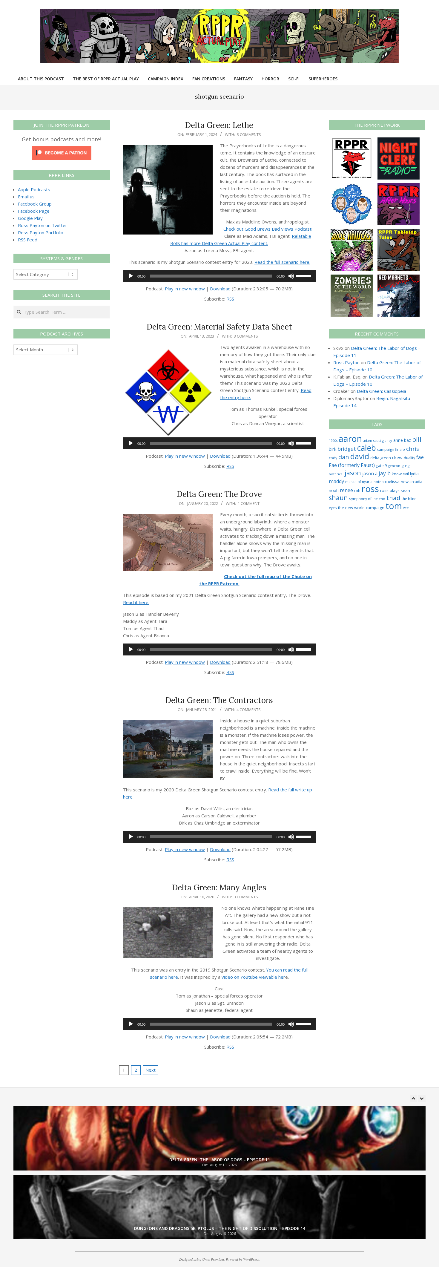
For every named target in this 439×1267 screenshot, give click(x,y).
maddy (336, 481)
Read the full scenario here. (282, 262)
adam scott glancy (377, 440)
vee (406, 508)
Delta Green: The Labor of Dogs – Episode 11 (219, 1159)
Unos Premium (213, 1259)
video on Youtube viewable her (253, 977)
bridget (346, 448)
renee (346, 490)
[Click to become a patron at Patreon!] (61, 149)
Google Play (30, 218)
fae (420, 457)
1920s (333, 440)
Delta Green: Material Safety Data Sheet (219, 327)
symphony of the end (367, 498)
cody (333, 457)
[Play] (131, 276)
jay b (385, 473)
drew (397, 457)
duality (409, 457)
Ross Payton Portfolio (40, 232)
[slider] (304, 275)
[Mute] (291, 276)
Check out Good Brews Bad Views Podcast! (267, 229)
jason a (369, 473)
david (359, 456)
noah (334, 490)
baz (407, 440)
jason (353, 472)
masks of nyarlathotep (364, 481)
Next (150, 1070)
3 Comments (249, 134)
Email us (26, 197)
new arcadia (411, 481)
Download (220, 289)
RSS (230, 299)
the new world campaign (361, 507)
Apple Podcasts (34, 189)
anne (398, 440)
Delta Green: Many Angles (219, 887)
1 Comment (249, 503)
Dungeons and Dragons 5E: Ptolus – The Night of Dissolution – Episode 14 (219, 1228)
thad (393, 498)
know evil (400, 474)
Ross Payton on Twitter (42, 225)
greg (405, 465)
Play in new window (185, 289)
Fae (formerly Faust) (352, 465)
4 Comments (249, 709)
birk (332, 449)
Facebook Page (34, 211)
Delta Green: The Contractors (219, 700)
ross (370, 489)
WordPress (251, 1259)
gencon (394, 465)
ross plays (390, 490)
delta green (380, 457)
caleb (366, 447)
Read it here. (136, 602)
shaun (338, 497)
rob (357, 490)
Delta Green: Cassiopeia (381, 391)
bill (416, 439)
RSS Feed (27, 240)
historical (336, 474)
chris (412, 448)
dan (343, 457)
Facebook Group (35, 204)
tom (394, 505)
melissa (392, 481)
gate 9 (381, 465)
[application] (219, 276)
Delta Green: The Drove (219, 494)
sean (405, 490)
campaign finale (391, 449)
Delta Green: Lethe (219, 125)
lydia (414, 474)
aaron (350, 438)
